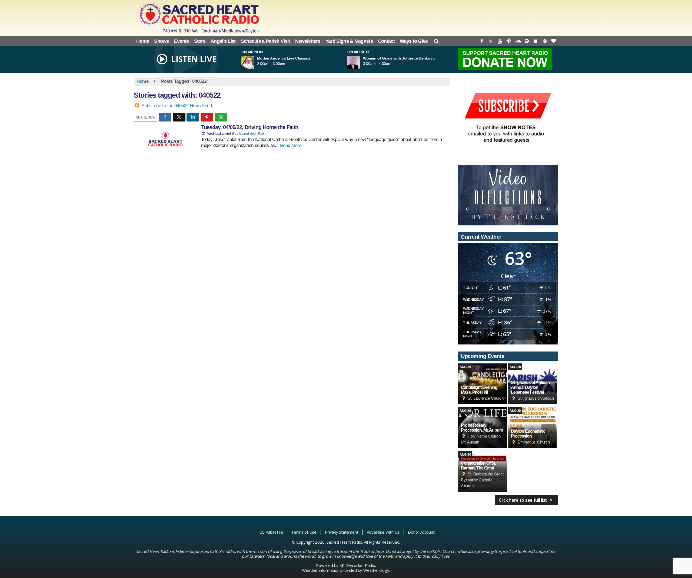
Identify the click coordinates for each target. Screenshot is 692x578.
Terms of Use (304, 532)
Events (181, 41)
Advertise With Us (383, 532)
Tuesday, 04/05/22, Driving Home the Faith (249, 127)
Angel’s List (223, 41)
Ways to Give (414, 41)
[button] (436, 41)
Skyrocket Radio (360, 565)
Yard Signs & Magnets (349, 41)
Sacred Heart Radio (253, 134)
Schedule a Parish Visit (265, 41)
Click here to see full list (523, 500)
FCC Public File (270, 532)
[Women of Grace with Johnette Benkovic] (360, 62)
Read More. (291, 145)
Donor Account (421, 532)
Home (142, 41)
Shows (161, 41)
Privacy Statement (341, 532)
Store (200, 41)
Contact (386, 41)
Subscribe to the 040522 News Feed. (177, 105)
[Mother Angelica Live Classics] (254, 62)
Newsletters (307, 41)
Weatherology (376, 570)
